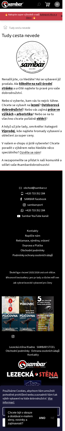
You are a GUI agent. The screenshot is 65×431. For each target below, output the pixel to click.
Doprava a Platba (32, 245)
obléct (41, 118)
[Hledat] (39, 4)
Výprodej (8, 131)
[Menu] (57, 4)
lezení (35, 105)
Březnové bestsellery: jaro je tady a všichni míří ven (32, 277)
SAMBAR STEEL (46, 347)
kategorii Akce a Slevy (41, 16)
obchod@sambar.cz (35, 188)
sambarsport (35, 205)
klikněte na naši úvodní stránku (27, 86)
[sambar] (32, 364)
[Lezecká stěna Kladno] (32, 374)
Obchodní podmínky (32, 250)
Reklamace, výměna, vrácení (32, 241)
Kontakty (32, 231)
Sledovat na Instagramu (30, 336)
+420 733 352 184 (35, 193)
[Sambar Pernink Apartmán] (32, 385)
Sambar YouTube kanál (35, 216)
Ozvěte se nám (30, 152)
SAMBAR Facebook (35, 199)
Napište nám (32, 236)
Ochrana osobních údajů (45, 351)
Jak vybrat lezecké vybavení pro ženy (32, 283)
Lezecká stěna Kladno (22, 347)
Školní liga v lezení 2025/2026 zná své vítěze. (33, 272)
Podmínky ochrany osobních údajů (32, 255)
